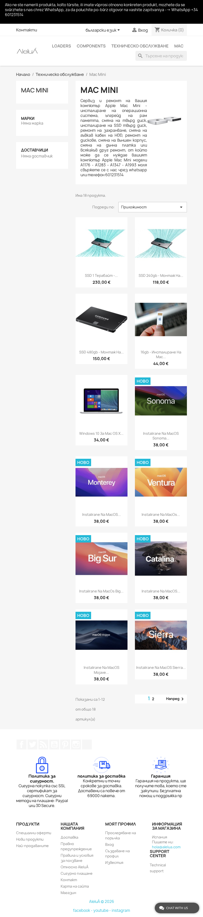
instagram (121, 910)
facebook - (83, 910)
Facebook (21, 744)
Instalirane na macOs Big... (101, 591)
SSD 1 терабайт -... (101, 275)
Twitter (32, 744)
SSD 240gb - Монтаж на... (161, 275)
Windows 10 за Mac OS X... (101, 433)
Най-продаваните (32, 845)
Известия (114, 862)
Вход (109, 844)
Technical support (158, 868)
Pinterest (65, 744)
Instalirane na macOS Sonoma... (161, 436)
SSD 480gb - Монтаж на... (101, 352)
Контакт (69, 879)
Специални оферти (33, 832)
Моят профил (120, 824)
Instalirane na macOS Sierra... (161, 667)
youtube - (102, 910)
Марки (27, 118)
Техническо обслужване (140, 46)
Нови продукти (30, 839)
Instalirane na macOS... (101, 514)
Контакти (26, 30)
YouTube (54, 744)
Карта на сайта (75, 886)
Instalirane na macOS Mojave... (101, 670)
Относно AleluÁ (74, 867)
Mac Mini (34, 90)
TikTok (87, 744)
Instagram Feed (76, 744)
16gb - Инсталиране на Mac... (161, 354)
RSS (43, 744)
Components (91, 46)
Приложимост (152, 207)
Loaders (61, 46)
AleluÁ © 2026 (101, 901)
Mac (178, 46)
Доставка (69, 837)
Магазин (68, 892)
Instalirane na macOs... (161, 514)
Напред (175, 699)
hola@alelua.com (166, 847)
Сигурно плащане (77, 873)
